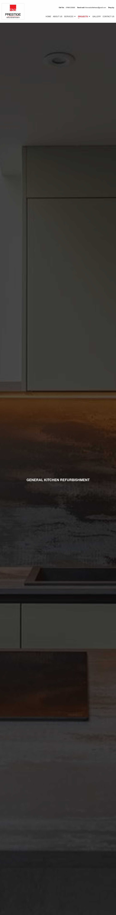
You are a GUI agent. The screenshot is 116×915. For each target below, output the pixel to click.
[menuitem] (47, 16)
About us (57, 16)
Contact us (108, 16)
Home (48, 16)
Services (68, 16)
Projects (83, 16)
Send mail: (91, 7)
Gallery (96, 16)
